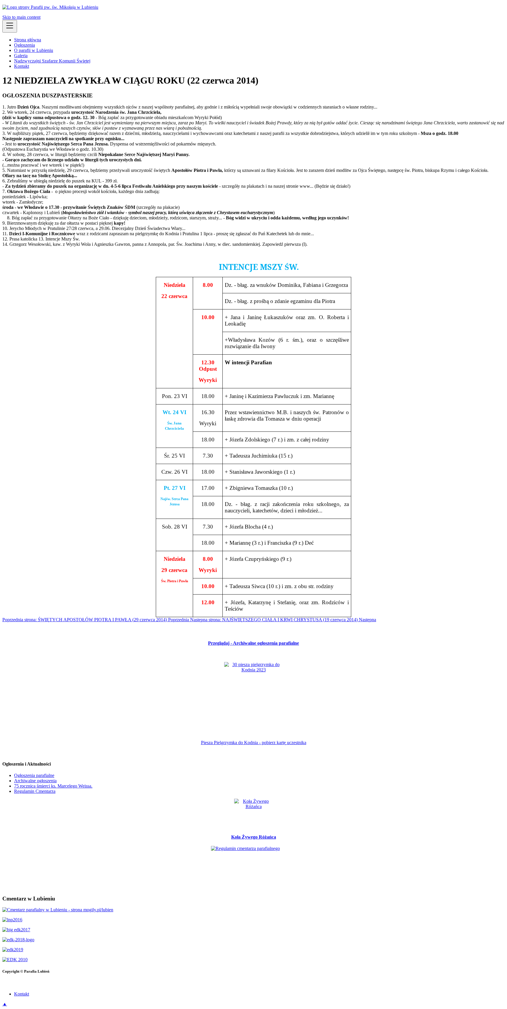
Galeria (21, 55)
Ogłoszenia (24, 45)
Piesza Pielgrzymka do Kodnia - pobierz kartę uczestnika (253, 742)
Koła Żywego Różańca (253, 836)
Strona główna (27, 39)
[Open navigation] (9, 26)
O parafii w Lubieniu (33, 50)
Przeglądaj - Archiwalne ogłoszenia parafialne (253, 643)
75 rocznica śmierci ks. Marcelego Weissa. (53, 785)
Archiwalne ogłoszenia (35, 780)
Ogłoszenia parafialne (34, 775)
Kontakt (21, 66)
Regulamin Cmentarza (34, 791)
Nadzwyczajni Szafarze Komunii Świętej (52, 60)
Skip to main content (21, 17)
